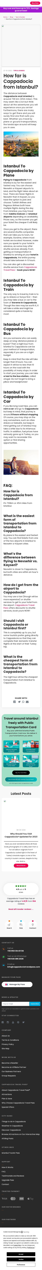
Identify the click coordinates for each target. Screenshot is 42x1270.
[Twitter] (24, 1022)
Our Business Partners (11, 1071)
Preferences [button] (30, 1247)
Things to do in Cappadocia (14, 1121)
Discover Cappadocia (11, 1130)
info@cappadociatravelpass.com (23, 967)
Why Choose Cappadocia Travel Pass (18, 1103)
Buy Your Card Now (21, 773)
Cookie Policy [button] (17, 1245)
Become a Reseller (10, 1063)
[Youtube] (14, 1022)
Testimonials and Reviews (13, 1176)
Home (5, 17)
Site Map (5, 1048)
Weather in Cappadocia (12, 1126)
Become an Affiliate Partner (14, 1067)
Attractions (7, 1094)
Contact (5, 1184)
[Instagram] (9, 1022)
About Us (6, 1036)
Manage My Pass (17, 984)
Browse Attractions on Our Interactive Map (21, 1134)
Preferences (21, 1265)
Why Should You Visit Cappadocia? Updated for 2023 (21, 835)
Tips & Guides (20, 17)
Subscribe (35, 1004)
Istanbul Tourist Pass (11, 1153)
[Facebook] (4, 1022)
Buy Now (35, 3)
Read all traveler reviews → (21, 909)
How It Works (7, 1167)
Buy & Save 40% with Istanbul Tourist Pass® (21, 779)
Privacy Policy (8, 1044)
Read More (21, 865)
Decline (21, 1259)
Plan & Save (7, 1099)
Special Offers (8, 1107)
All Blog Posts (7, 1138)
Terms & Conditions (10, 1040)
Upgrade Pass (8, 1180)
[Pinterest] (19, 1022)
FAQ (3, 1172)
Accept (21, 1254)
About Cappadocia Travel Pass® (16, 1090)
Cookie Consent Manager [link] (11, 1232)
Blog (11, 17)
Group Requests (9, 1076)
